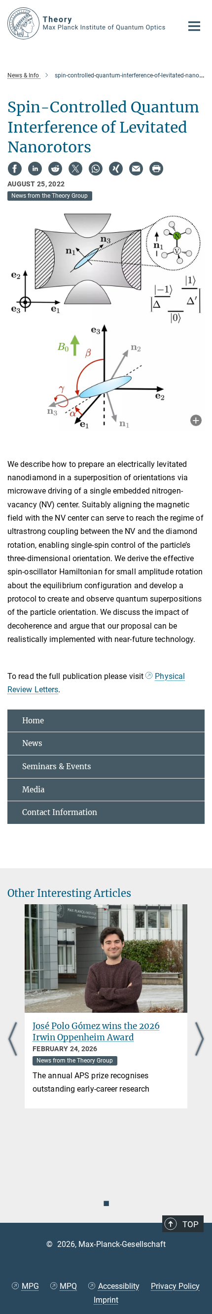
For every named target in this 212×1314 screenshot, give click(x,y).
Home (33, 720)
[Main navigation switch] (194, 26)
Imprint (106, 1300)
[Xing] (115, 168)
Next (199, 1040)
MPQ (68, 1286)
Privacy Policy (175, 1286)
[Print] (156, 168)
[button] (196, 421)
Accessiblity (119, 1286)
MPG (30, 1286)
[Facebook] (14, 168)
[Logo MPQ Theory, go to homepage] (87, 23)
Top (190, 1224)
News (32, 743)
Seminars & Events (56, 766)
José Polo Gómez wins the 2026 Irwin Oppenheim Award (96, 1032)
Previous (12, 1040)
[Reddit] (55, 168)
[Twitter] (75, 168)
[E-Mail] (136, 168)
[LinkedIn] (35, 168)
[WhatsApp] (95, 168)
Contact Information (59, 812)
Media (33, 789)
